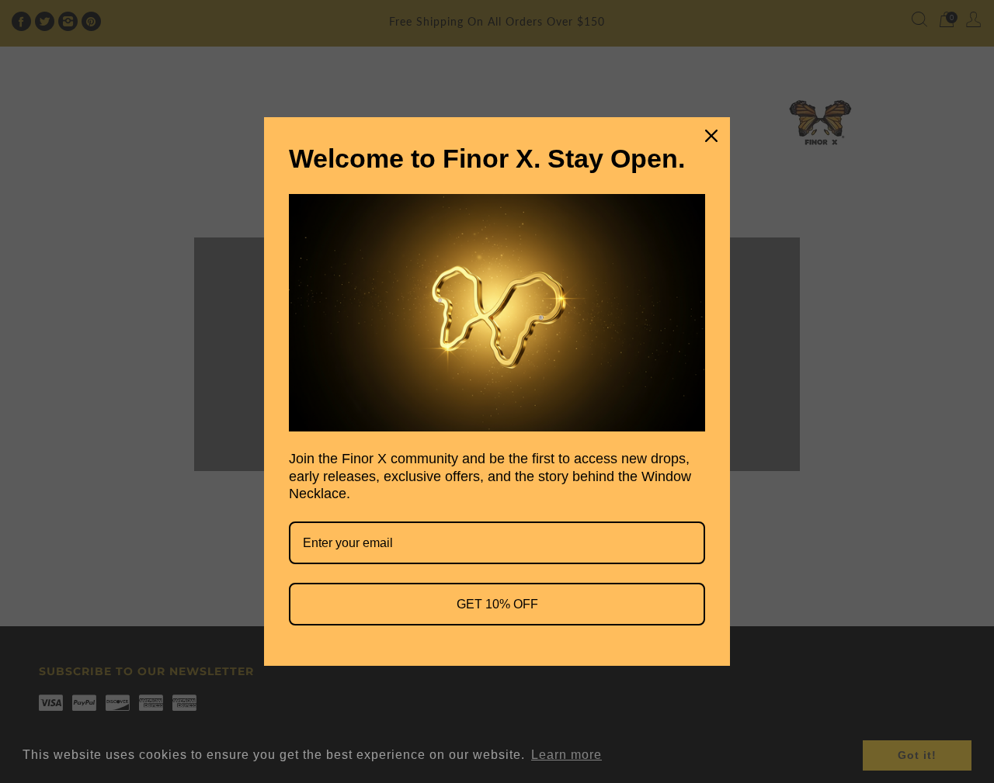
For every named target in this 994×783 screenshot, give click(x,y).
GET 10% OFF (497, 604)
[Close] (711, 135)
